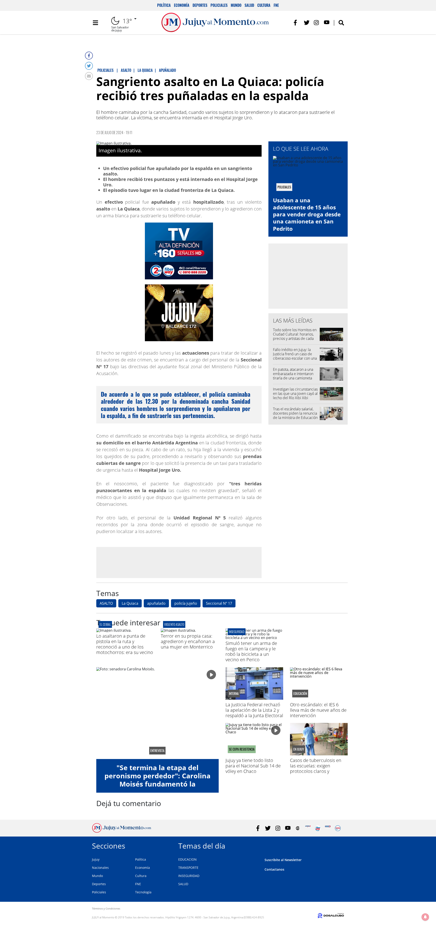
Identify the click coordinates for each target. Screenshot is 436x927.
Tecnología (143, 892)
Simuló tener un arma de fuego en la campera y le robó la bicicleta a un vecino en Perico (251, 651)
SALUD (183, 884)
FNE (276, 5)
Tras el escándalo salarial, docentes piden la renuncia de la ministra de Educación (295, 413)
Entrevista (157, 750)
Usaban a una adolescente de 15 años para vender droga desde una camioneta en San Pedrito (307, 214)
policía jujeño (185, 603)
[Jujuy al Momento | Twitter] (307, 22)
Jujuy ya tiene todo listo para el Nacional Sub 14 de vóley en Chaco (253, 765)
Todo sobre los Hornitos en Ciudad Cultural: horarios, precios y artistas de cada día (295, 336)
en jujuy (298, 749)
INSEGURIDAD (188, 876)
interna (234, 693)
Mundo (236, 5)
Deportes (200, 5)
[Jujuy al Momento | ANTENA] (308, 828)
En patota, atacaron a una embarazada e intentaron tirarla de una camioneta (293, 374)
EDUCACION (187, 859)
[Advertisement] (179, 562)
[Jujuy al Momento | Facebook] (297, 22)
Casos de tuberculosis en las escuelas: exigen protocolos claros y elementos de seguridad (315, 768)
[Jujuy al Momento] (121, 831)
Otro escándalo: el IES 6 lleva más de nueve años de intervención (318, 710)
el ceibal (105, 624)
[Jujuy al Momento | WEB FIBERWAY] (318, 828)
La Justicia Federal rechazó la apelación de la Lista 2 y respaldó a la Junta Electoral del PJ (254, 713)
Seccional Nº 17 (219, 603)
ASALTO (106, 603)
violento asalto (174, 624)
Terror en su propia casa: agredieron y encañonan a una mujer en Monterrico (188, 641)
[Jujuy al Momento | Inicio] (339, 845)
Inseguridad (236, 631)
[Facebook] (89, 56)
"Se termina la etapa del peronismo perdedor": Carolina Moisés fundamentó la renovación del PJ (157, 780)
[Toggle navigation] (95, 23)
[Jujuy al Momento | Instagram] (317, 22)
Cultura (263, 5)
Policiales (219, 5)
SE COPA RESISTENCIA (242, 749)
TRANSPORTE (188, 867)
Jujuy (95, 859)
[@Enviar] (89, 76)
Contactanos (274, 869)
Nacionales (100, 867)
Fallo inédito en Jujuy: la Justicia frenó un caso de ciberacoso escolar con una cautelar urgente (295, 356)
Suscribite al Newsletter (283, 860)
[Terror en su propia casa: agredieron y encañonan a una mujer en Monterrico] (178, 630)
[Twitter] (89, 66)
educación (300, 693)
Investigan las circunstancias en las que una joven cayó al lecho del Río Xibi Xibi (295, 393)
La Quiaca (130, 603)
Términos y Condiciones (106, 908)
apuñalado (156, 603)
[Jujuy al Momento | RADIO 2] (328, 828)
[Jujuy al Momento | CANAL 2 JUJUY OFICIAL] (298, 828)
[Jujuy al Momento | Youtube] (326, 22)
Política (164, 5)
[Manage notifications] (425, 917)
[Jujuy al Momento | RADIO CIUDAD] (338, 828)
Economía (181, 5)
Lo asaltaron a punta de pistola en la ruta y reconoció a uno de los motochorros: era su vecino (124, 644)
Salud (249, 5)
